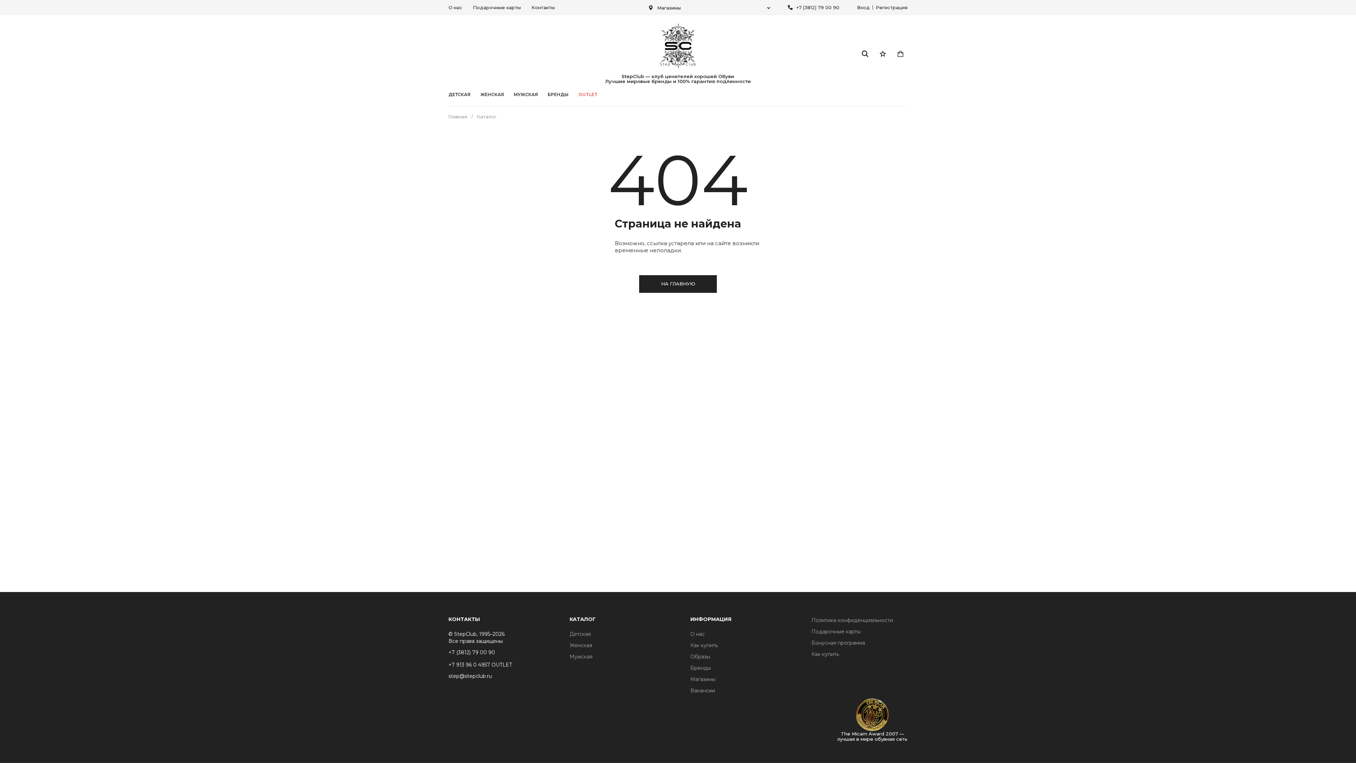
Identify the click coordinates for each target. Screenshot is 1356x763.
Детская (459, 94)
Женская (492, 94)
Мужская (526, 94)
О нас (455, 7)
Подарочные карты (497, 7)
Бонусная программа (838, 643)
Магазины (702, 679)
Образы (700, 656)
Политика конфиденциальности (852, 620)
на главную (678, 283)
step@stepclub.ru (470, 676)
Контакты (543, 7)
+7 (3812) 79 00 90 (817, 7)
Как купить (704, 645)
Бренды (700, 668)
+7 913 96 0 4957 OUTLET (480, 665)
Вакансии (702, 690)
